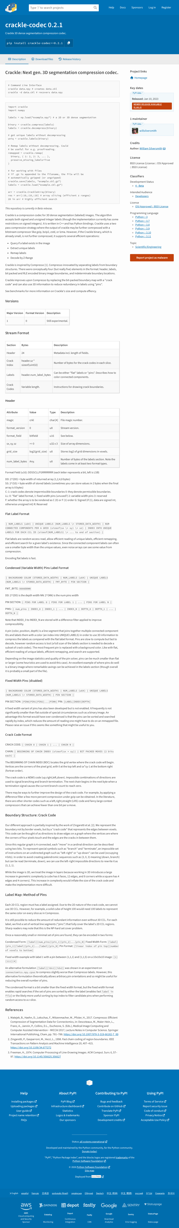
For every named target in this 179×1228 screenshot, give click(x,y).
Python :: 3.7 (142, 221)
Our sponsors (68, 1120)
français (35, 1193)
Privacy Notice (153, 1115)
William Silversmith (151, 148)
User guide (22, 1111)
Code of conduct (153, 1111)
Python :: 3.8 (142, 225)
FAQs (24, 1120)
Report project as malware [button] (152, 258)
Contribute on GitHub (110, 1106)
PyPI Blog (66, 1101)
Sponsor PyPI (111, 1115)
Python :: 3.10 (143, 233)
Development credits (110, 1120)
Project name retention (22, 1115)
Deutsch (100, 1193)
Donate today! (89, 1151)
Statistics (67, 1111)
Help (111, 7)
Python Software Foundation (88, 1161)
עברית (149, 1193)
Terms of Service (153, 1101)
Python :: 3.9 (142, 229)
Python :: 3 (141, 217)
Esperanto (160, 1193)
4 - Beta (139, 186)
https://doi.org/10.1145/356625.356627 (38, 1057)
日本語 (45, 1193)
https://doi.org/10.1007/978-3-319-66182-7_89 (91, 1034)
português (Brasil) (60, 1193)
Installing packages (22, 1101)
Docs (123, 7)
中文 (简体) (112, 1193)
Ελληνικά (89, 1193)
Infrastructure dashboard (66, 1106)
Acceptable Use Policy (153, 1120)
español (24, 1193)
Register (166, 7)
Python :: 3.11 (143, 236)
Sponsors (137, 7)
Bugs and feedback (111, 1101)
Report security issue (155, 1106)
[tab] (16, 59)
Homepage (140, 78)
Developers (142, 196)
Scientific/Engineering (148, 247)
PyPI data (137, 93)
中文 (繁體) (126, 1193)
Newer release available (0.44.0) (148, 106)
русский (139, 1193)
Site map (89, 1170)
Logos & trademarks (68, 1115)
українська (76, 1193)
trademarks (122, 1157)
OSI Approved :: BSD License (151, 206)
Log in (152, 7)
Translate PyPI (110, 1111)
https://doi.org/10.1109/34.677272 (30, 1048)
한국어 (171, 1193)
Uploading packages (22, 1106)
